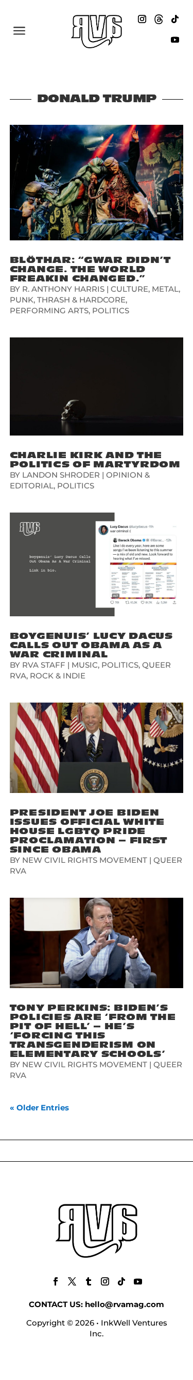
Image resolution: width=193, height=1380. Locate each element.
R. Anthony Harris (63, 289)
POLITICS (110, 310)
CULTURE (129, 289)
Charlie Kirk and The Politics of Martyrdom (95, 460)
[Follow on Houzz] (158, 19)
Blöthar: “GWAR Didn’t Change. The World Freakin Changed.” (90, 269)
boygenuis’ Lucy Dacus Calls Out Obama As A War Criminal (91, 645)
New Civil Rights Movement (84, 860)
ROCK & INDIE (57, 675)
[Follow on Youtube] (175, 39)
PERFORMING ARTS (49, 310)
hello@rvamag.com (124, 1304)
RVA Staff (43, 665)
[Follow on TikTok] (175, 19)
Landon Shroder (61, 475)
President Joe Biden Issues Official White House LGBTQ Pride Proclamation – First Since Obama (88, 831)
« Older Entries (39, 1107)
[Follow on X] (72, 1281)
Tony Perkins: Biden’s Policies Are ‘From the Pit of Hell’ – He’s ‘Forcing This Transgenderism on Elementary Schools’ (93, 1031)
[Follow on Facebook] (55, 1281)
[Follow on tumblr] (88, 1281)
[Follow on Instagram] (142, 19)
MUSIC (85, 665)
